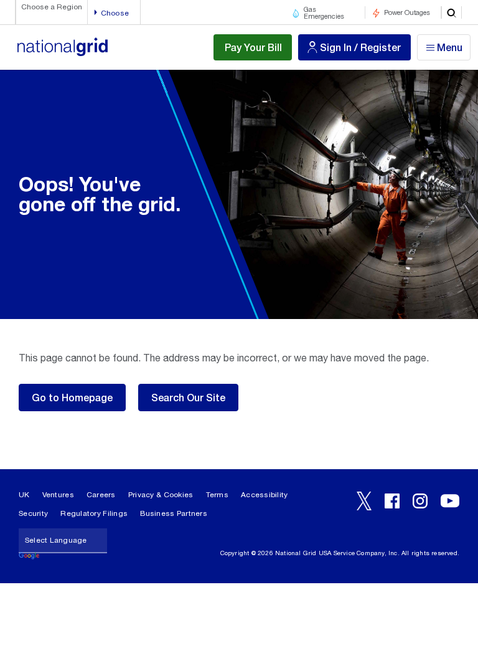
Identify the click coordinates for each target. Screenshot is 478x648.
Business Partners (173, 513)
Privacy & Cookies (161, 494)
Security (33, 513)
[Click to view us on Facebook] (392, 501)
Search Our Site (188, 397)
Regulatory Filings (94, 513)
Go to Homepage (72, 397)
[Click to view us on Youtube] (450, 501)
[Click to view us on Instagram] (420, 501)
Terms (217, 494)
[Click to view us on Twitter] (364, 501)
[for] (62, 53)
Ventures (58, 494)
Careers (101, 494)
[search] (451, 12)
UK (24, 494)
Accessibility (264, 494)
